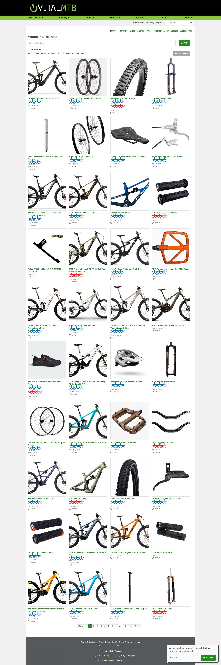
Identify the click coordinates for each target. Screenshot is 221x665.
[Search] (191, 23)
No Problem (208, 657)
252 (126, 626)
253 (131, 626)
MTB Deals (164, 18)
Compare (33, 108)
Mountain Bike (109, 646)
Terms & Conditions (89, 642)
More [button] (188, 18)
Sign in (159, 23)
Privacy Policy (104, 642)
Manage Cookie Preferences (110, 651)
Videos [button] (89, 18)
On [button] (129, 656)
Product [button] (114, 18)
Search (184, 43)
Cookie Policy (124, 642)
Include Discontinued (74, 53)
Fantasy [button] (63, 18)
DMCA (114, 642)
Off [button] (133, 656)
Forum (139, 18)
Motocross (121, 646)
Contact (99, 646)
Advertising (135, 642)
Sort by (30, 53)
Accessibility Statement (95, 656)
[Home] (53, 8)
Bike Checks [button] (35, 18)
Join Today (149, 23)
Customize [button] (173, 657)
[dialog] (192, 653)
